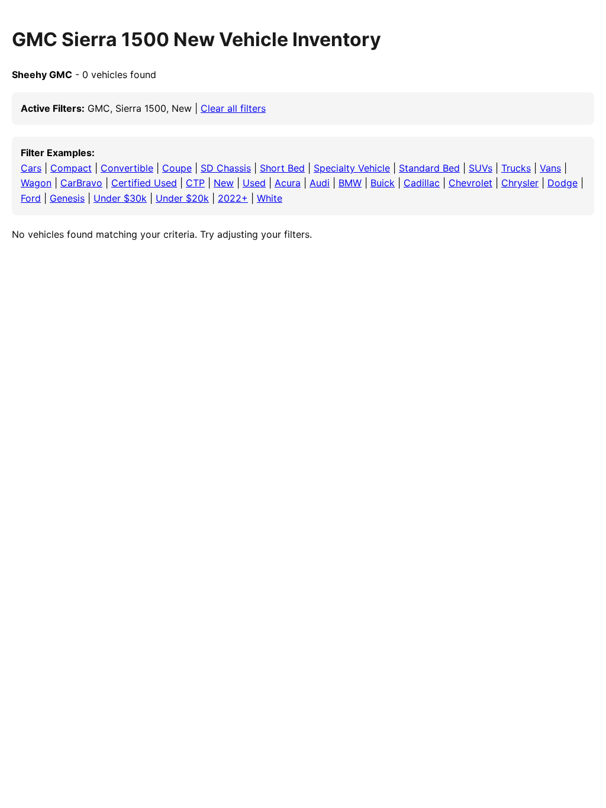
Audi (320, 183)
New (224, 183)
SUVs (480, 168)
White (269, 198)
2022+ (233, 198)
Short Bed (282, 168)
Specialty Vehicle (352, 168)
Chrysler (520, 183)
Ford (31, 198)
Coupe (177, 168)
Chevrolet (470, 183)
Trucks (516, 168)
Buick (382, 183)
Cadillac (422, 183)
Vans (550, 168)
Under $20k (182, 198)
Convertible (127, 168)
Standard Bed (429, 168)
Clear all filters (233, 108)
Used (254, 183)
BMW (350, 183)
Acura (288, 183)
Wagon (36, 183)
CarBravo (81, 183)
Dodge (562, 183)
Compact (71, 168)
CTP (195, 183)
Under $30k (120, 198)
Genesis (67, 198)
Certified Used (144, 183)
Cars (31, 168)
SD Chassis (226, 168)
